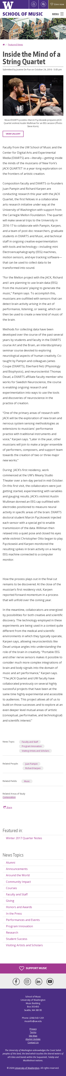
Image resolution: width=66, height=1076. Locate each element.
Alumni (10, 862)
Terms (33, 1032)
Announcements (17, 869)
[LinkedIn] (39, 981)
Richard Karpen (33, 768)
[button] (33, 95)
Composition (9, 797)
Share (9, 807)
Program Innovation (32, 746)
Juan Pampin (31, 763)
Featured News (15, 44)
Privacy (33, 1028)
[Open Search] (43, 4)
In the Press (14, 913)
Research (12, 932)
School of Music (23, 14)
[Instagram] (28, 981)
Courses (11, 888)
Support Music (36, 968)
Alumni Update (33, 1039)
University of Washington (27, 1068)
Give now (59, 4)
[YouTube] (50, 981)
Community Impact (18, 882)
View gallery (13, 134)
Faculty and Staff (30, 741)
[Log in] (34, 4)
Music (27, 781)
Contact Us (33, 1042)
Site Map (33, 1035)
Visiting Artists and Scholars (35, 750)
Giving (10, 901)
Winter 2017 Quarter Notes (24, 838)
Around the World (18, 875)
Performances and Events (23, 920)
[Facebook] (17, 981)
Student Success (16, 939)
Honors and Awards (19, 907)
